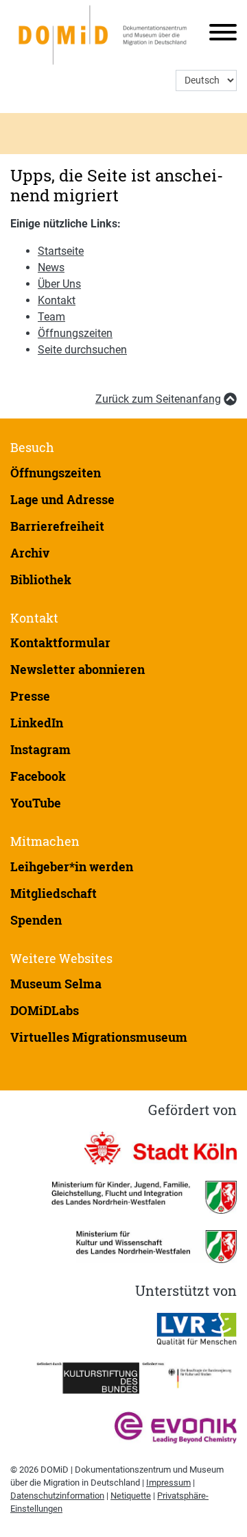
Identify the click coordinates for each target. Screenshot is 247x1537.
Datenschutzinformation (57, 1495)
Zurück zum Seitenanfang (158, 398)
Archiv (29, 553)
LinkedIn (36, 722)
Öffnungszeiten (75, 333)
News (51, 267)
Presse (30, 696)
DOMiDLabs (44, 1010)
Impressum (168, 1482)
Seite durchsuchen (82, 349)
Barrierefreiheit (57, 526)
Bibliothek (40, 579)
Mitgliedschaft (53, 893)
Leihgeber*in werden (71, 866)
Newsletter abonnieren (77, 669)
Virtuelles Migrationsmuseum (98, 1037)
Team (51, 316)
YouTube (35, 803)
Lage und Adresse (62, 499)
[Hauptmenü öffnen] (218, 34)
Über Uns (59, 283)
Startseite (61, 251)
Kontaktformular (60, 642)
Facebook (38, 776)
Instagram (40, 749)
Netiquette (130, 1495)
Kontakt (56, 300)
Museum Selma (56, 983)
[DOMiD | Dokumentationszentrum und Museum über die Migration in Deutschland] (104, 35)
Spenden (36, 920)
